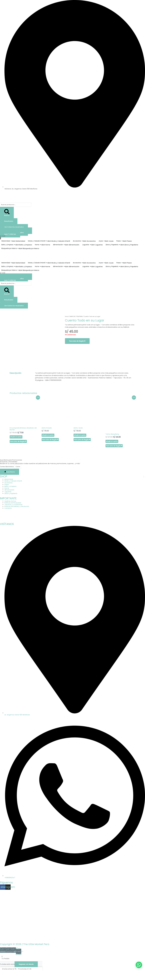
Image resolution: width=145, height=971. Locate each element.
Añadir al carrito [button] (16, 437)
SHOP (3, 476)
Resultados (8, 221)
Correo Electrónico (7, 467)
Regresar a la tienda (26, 964)
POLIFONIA (80, 316)
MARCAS (72, 316)
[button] (1, 476)
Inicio (66, 316)
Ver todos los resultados (14, 227)
